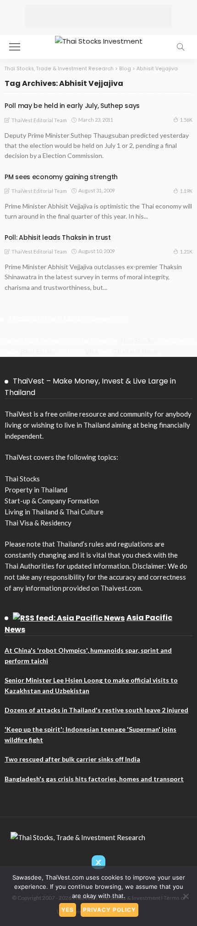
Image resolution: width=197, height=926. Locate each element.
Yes (67, 909)
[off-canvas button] (14, 46)
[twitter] (98, 862)
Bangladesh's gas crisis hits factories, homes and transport (94, 779)
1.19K (186, 191)
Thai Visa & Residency (38, 523)
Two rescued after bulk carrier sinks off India (72, 759)
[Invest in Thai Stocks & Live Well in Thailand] (98, 40)
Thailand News (135, 351)
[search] (180, 47)
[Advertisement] (98, 16)
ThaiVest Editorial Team (39, 120)
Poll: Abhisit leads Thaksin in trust (58, 237)
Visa (91, 351)
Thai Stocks (136, 340)
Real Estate (38, 351)
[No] (185, 896)
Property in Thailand (36, 490)
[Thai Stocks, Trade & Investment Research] (78, 836)
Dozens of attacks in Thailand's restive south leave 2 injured (96, 710)
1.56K (186, 120)
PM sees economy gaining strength (61, 176)
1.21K (186, 251)
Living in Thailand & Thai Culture (54, 512)
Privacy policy (109, 909)
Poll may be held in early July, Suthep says (72, 105)
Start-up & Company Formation (52, 501)
